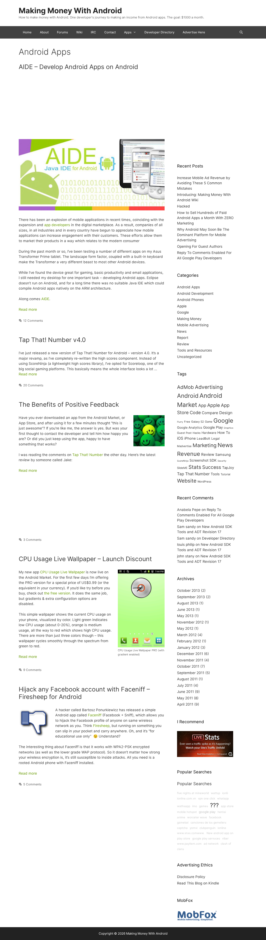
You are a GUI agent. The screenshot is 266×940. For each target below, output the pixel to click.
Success (211, 467)
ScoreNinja (182, 461)
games (203, 806)
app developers (57, 225)
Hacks (197, 432)
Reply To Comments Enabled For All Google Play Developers (205, 515)
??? (214, 805)
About (44, 32)
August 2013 (187, 603)
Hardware (209, 433)
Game (208, 421)
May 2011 (185, 698)
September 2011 (190, 673)
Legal (215, 438)
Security (222, 461)
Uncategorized (189, 357)
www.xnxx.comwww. (190, 833)
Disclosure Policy (191, 877)
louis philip (186, 544)
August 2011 (187, 679)
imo (194, 806)
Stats (194, 467)
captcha (182, 828)
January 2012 (188, 647)
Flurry (180, 422)
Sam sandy (186, 527)
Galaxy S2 (197, 421)
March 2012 (187, 635)
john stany (185, 556)
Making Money (189, 319)
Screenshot (199, 460)
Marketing (205, 445)
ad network (211, 843)
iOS (180, 438)
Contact (110, 32)
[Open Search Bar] (241, 32)
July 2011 (184, 685)
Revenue (188, 453)
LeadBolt (203, 438)
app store (227, 806)
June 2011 (185, 692)
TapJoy (228, 468)
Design (225, 412)
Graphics (228, 428)
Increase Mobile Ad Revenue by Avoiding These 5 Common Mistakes (203, 183)
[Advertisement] (92, 107)
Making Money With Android (70, 10)
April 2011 (185, 704)
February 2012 (189, 641)
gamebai (182, 822)
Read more (28, 309)
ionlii (225, 793)
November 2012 (190, 622)
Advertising (209, 387)
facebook (215, 817)
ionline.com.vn (186, 798)
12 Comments (33, 320)
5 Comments (32, 784)
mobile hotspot (187, 812)
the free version (57, 593)
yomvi (193, 828)
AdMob (185, 387)
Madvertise (184, 446)
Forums (62, 32)
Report (182, 338)
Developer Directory (159, 32)
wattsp (215, 793)
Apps (128, 32)
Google (183, 312)
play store (183, 838)
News (182, 331)
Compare (210, 412)
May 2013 (185, 616)
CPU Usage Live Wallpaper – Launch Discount (85, 559)
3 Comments (32, 539)
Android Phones (190, 300)
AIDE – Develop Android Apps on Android (78, 66)
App (202, 405)
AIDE (45, 299)
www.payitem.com (189, 843)
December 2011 (190, 654)
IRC (93, 32)
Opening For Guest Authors (199, 246)
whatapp (223, 798)
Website (186, 481)
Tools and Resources (194, 350)
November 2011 (190, 660)
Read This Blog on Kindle (198, 883)
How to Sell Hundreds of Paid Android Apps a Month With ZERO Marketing (205, 218)
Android (187, 395)
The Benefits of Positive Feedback (69, 404)
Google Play (213, 427)
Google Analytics (189, 427)
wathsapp (183, 806)
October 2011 (188, 666)
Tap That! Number (87, 455)
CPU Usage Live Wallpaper (62, 572)
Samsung (223, 454)
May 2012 (185, 628)
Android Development (195, 293)
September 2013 (191, 597)
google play (207, 812)
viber (225, 838)
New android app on (220, 833)
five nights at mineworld (193, 793)
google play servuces (206, 838)
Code (195, 412)
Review (183, 344)
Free (187, 421)
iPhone (190, 438)
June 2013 (186, 610)
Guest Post (184, 432)
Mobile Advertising (192, 325)
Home (27, 32)
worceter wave (197, 817)
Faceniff (94, 715)
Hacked (183, 206)
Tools (215, 474)
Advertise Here (194, 32)
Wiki (79, 32)
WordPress (204, 481)
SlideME (182, 467)
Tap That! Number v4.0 (52, 339)
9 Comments (32, 670)
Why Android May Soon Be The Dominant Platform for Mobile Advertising (203, 234)
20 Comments (33, 385)
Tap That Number (193, 473)
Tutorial (225, 474)
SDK (213, 460)
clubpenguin (208, 828)
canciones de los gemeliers (208, 822)
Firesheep (101, 726)
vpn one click (206, 798)
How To (223, 433)
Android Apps (188, 287)
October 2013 (188, 590)
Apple (182, 306)
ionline (222, 828)
